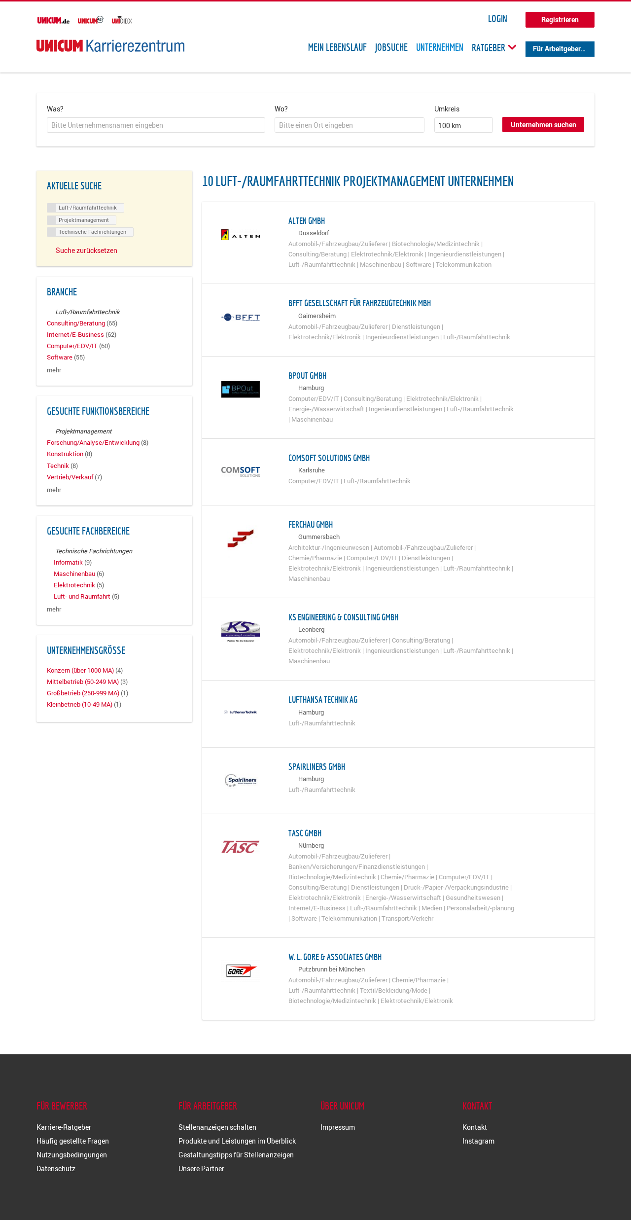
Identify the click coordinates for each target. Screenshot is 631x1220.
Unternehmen (439, 47)
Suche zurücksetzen (86, 250)
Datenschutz (55, 1168)
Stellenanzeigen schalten (217, 1127)
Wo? (281, 108)
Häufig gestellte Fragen (72, 1141)
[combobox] (156, 125)
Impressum (337, 1127)
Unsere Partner (201, 1168)
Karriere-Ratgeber (63, 1127)
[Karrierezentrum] (110, 45)
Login (497, 18)
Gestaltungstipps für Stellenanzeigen (236, 1154)
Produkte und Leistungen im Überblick (237, 1141)
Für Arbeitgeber (557, 48)
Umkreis (446, 108)
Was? (55, 108)
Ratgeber (489, 47)
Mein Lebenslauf (337, 47)
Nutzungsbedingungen (71, 1154)
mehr (54, 370)
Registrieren (560, 19)
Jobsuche (391, 47)
